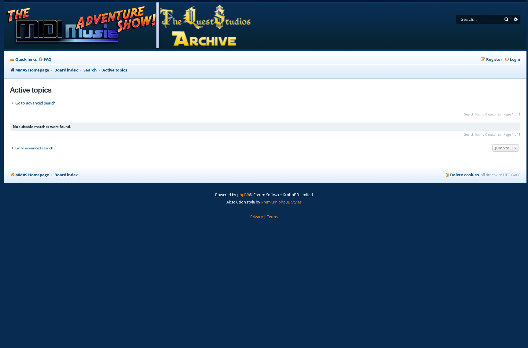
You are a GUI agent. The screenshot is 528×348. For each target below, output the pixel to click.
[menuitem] (44, 59)
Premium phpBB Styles (281, 202)
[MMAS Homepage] (128, 25)
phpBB (243, 194)
